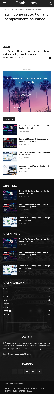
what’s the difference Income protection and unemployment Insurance (26, 53)
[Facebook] (20, 371)
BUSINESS (6, 47)
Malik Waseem (8, 57)
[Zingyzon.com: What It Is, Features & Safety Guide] (10, 170)
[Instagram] (33, 371)
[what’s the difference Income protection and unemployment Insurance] (27, 36)
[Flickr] (26, 371)
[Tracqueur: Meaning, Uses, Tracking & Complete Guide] (10, 156)
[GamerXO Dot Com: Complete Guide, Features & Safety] (10, 129)
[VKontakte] (39, 371)
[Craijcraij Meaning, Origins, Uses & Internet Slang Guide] (10, 143)
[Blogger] (14, 371)
